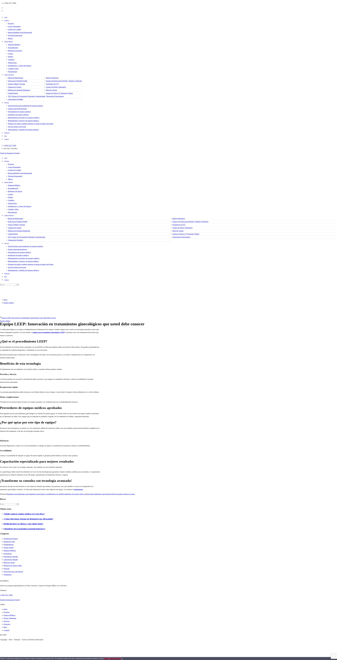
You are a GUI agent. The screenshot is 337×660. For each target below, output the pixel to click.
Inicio (5, 300)
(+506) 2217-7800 (6, 595)
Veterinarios (7, 574)
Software (6, 569)
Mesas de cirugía (9, 562)
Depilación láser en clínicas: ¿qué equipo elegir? (23, 524)
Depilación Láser (9, 542)
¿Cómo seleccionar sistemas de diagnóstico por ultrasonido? (28, 519)
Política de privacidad (115, 658)
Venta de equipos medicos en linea (123, 494)
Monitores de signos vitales (13, 565)
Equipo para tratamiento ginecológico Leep (34, 494)
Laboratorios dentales (11, 559)
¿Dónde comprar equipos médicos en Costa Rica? (24, 514)
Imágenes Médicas (10, 550)
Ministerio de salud (55, 494)
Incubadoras (8, 554)
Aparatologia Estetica (11, 539)
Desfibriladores (9, 544)
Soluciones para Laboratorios (13, 572)
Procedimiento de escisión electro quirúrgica (77, 494)
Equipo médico (9, 303)
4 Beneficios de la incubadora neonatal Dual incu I (24, 529)
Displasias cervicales (13, 494)
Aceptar (106, 658)
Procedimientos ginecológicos (102, 494)
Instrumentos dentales (11, 557)
